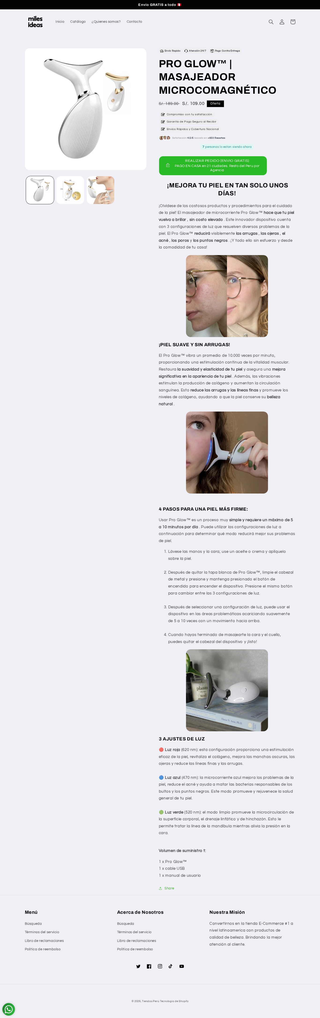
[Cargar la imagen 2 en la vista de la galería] (70, 190)
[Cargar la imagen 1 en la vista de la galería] (40, 190)
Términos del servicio (42, 932)
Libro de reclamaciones (44, 941)
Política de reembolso (43, 949)
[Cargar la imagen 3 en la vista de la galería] (101, 190)
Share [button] (169, 888)
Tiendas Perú (150, 1001)
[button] (271, 21)
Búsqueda (33, 923)
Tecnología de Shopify (174, 1001)
